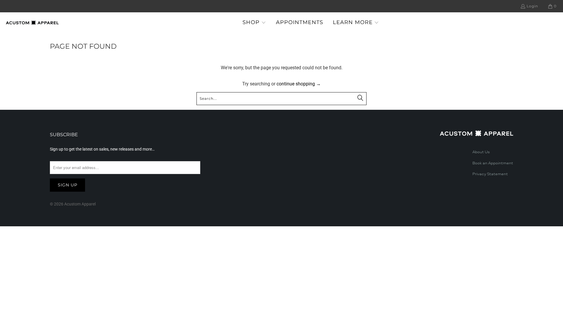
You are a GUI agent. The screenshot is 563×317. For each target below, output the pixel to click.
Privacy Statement (490, 174)
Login (532, 6)
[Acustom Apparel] (32, 23)
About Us (481, 152)
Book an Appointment (492, 163)
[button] (254, 22)
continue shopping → (299, 84)
